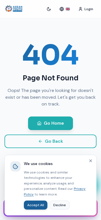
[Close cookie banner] (90, 161)
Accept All (35, 205)
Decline (59, 205)
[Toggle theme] (48, 9)
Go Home (54, 123)
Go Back (54, 141)
